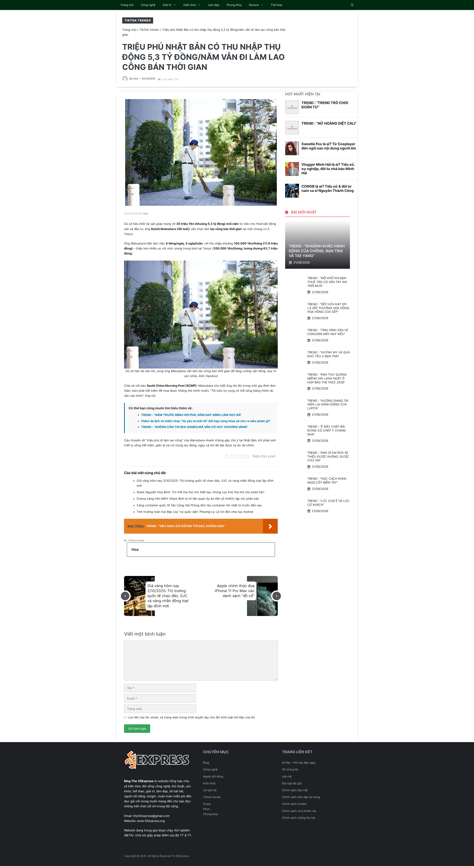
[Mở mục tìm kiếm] (352, 5)
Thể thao (276, 5)
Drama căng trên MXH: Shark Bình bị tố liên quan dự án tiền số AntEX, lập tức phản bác (198, 498)
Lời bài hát (209, 790)
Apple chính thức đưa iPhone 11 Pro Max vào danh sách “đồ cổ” (234, 591)
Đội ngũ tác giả (291, 783)
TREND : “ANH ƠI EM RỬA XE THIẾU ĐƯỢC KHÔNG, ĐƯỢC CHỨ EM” (328, 456)
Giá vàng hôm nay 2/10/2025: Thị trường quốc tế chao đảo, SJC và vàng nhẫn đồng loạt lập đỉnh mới (167, 596)
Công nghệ (148, 5)
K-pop (207, 804)
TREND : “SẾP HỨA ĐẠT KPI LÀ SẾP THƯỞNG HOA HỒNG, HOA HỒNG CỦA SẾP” (328, 308)
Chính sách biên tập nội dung (301, 797)
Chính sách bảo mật (295, 790)
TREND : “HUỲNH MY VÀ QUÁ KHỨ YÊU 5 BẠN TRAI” (328, 354)
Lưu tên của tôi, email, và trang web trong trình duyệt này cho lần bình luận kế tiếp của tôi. (191, 717)
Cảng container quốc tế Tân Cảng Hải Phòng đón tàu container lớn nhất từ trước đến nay (199, 505)
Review (254, 5)
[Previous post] (125, 596)
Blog (206, 762)
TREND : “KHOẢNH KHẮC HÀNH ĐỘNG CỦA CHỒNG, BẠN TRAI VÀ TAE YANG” (317, 251)
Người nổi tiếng (213, 776)
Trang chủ (126, 5)
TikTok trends (137, 20)
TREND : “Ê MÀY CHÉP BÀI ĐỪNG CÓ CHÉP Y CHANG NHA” (326, 430)
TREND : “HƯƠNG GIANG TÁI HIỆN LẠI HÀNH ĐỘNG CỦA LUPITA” (327, 404)
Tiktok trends (212, 797)
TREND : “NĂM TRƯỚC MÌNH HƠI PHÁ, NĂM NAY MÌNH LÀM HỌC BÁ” (191, 415)
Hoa (135, 78)
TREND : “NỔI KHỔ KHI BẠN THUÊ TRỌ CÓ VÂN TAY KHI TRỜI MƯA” (327, 282)
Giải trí (167, 5)
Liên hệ (287, 776)
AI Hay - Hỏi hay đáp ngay (299, 762)
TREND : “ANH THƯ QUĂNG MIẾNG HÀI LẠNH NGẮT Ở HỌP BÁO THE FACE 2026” (327, 378)
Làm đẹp (213, 5)
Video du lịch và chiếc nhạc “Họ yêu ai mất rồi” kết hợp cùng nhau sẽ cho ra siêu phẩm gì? (205, 421)
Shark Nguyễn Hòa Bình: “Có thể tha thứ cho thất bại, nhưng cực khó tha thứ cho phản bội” (201, 492)
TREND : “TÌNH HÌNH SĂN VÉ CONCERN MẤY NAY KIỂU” (327, 332)
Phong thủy (234, 5)
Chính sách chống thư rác (298, 818)
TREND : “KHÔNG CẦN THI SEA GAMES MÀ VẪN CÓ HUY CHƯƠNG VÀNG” (194, 427)
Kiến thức (189, 5)
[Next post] (276, 596)
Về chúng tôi (290, 769)
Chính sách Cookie (294, 804)
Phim (206, 809)
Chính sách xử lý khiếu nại (299, 811)
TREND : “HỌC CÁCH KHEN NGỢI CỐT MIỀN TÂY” (326, 480)
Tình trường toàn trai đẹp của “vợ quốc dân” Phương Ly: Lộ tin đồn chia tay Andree (195, 512)
